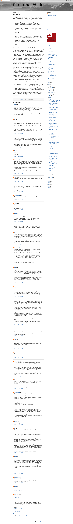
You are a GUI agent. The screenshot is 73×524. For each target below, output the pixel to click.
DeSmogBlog (50, 57)
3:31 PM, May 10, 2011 (18, 229)
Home (28, 513)
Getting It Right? (52, 127)
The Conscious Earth (52, 75)
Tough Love (51, 165)
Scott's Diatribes (51, 71)
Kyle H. (15, 203)
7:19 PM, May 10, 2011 (18, 424)
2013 (49, 82)
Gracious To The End (53, 145)
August (50, 94)
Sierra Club (50, 74)
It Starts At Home (52, 115)
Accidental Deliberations (52, 47)
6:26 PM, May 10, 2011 (18, 376)
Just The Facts (52, 172)
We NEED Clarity (52, 134)
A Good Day (51, 110)
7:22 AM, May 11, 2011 (18, 490)
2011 (49, 86)
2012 (49, 84)
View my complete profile (51, 15)
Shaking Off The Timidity (53, 129)
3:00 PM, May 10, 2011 (18, 191)
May (50, 99)
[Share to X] (30, 99)
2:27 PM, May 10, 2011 (18, 133)
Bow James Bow (51, 50)
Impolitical (50, 60)
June (50, 97)
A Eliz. (15, 177)
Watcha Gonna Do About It (54, 126)
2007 (49, 186)
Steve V (15, 150)
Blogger (41, 521)
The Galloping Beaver (52, 77)
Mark (15, 339)
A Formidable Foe (52, 117)
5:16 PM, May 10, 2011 (18, 324)
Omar (15, 104)
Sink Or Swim (51, 114)
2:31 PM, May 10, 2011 (18, 147)
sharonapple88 (17, 159)
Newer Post (15, 513)
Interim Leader (52, 151)
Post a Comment (17, 511)
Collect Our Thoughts (53, 168)
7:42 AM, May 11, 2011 (18, 508)
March (50, 175)
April (50, 174)
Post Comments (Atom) (22, 515)
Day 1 (50, 170)
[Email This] (28, 99)
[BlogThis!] (29, 99)
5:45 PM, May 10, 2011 (18, 348)
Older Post (41, 513)
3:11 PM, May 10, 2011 (18, 199)
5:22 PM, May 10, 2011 (18, 335)
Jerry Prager (16, 477)
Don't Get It (51, 148)
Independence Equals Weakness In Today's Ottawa (53, 132)
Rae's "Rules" (51, 150)
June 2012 (51, 146)
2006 (49, 187)
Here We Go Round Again (54, 156)
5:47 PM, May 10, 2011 (18, 357)
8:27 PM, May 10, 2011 (18, 482)
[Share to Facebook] (31, 99)
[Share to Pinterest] (32, 99)
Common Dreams (51, 54)
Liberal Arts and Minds (52, 64)
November (51, 89)
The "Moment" (51, 155)
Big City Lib (50, 48)
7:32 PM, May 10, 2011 (18, 473)
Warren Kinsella (51, 78)
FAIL (50, 119)
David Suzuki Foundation (53, 55)
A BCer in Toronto (51, 45)
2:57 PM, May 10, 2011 (18, 173)
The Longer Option (52, 109)
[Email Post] (26, 99)
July (50, 95)
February (51, 177)
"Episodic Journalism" (53, 112)
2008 (49, 184)
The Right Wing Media (53, 153)
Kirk (14, 119)
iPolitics (49, 61)
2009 (49, 182)
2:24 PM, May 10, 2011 (18, 115)
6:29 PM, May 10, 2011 (18, 388)
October (50, 90)
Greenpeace (50, 58)
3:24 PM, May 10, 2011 (18, 221)
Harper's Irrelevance (53, 105)
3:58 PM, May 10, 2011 (18, 263)
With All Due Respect (53, 140)
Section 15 (50, 72)
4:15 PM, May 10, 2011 (18, 282)
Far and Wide (28, 5)
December (51, 87)
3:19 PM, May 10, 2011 (18, 209)
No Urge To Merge (52, 161)
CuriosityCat (16, 299)
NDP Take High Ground (53, 107)
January (50, 179)
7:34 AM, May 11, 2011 (18, 497)
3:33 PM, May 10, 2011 (18, 244)
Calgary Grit (50, 51)
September (51, 92)
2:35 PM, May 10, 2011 (18, 156)
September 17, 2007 (53, 167)
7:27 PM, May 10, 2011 (18, 452)
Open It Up (51, 139)
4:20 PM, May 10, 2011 (18, 296)
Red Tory (49, 69)
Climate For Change (52, 52)
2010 (49, 181)
